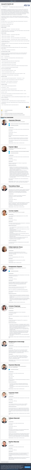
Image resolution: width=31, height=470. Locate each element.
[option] (15, 232)
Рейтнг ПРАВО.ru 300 (1, 1)
